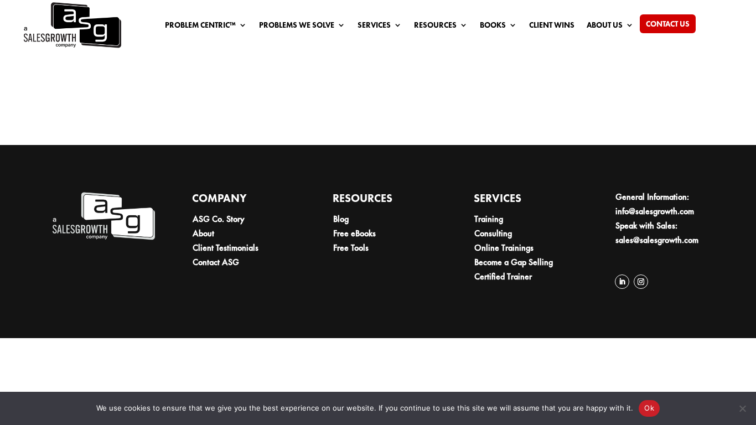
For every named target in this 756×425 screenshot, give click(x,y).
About (203, 233)
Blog (341, 219)
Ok (649, 407)
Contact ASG (216, 262)
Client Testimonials (225, 247)
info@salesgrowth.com (654, 211)
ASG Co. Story (219, 219)
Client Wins (551, 25)
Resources (435, 25)
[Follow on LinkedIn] (622, 281)
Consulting (493, 233)
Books (493, 25)
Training (488, 219)
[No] (742, 408)
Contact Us (668, 24)
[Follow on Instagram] (641, 281)
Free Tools (351, 247)
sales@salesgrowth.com (656, 240)
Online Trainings (504, 247)
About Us (605, 25)
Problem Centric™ (200, 25)
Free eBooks (354, 233)
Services (374, 25)
